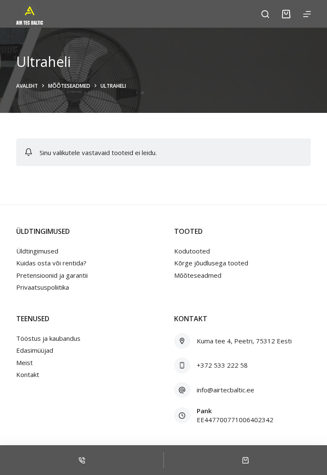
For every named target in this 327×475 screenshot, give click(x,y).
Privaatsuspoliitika (42, 287)
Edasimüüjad (34, 350)
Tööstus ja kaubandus (48, 338)
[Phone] (81, 460)
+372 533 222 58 (222, 365)
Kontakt (27, 374)
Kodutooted (192, 251)
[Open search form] (265, 14)
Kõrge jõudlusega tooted (211, 263)
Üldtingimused (37, 251)
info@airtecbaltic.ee (225, 390)
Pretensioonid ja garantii (52, 275)
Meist (24, 362)
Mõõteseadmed (197, 275)
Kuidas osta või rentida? (51, 263)
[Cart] (286, 14)
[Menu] (307, 14)
